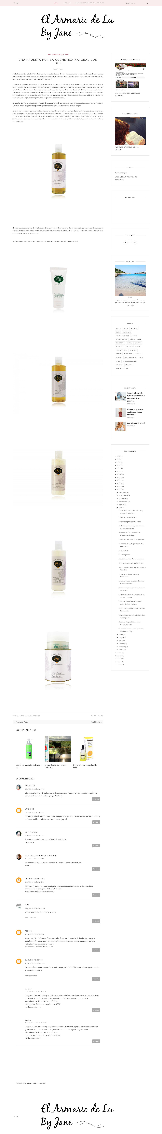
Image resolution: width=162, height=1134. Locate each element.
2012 (118, 659)
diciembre (122, 492)
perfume (118, 354)
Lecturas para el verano (127, 517)
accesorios (120, 346)
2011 (118, 662)
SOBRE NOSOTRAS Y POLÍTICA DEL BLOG (89, 3)
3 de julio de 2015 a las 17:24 (34, 963)
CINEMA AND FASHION (122, 335)
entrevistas (128, 354)
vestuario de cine (121, 339)
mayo (121, 637)
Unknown (30, 809)
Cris (27, 905)
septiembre (123, 502)
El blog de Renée (34, 960)
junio (121, 634)
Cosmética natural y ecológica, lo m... (29, 766)
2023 (118, 465)
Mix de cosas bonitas (129, 361)
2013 (118, 656)
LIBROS (118, 332)
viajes (118, 361)
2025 (119, 459)
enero (121, 650)
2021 (118, 471)
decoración (120, 343)
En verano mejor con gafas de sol (131, 563)
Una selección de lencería (136, 423)
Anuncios (138, 354)
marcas (118, 328)
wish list (119, 357)
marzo (121, 644)
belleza (134, 335)
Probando (36, 716)
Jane (57, 69)
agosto (121, 505)
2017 (118, 483)
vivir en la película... (122, 368)
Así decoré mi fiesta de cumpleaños (131, 540)
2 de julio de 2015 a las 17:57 (34, 812)
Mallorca (129, 364)
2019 (118, 477)
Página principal (121, 173)
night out (119, 364)
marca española (135, 339)
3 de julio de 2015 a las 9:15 (34, 934)
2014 (118, 653)
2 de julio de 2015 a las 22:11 (34, 882)
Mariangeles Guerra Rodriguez (41, 855)
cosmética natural (58, 54)
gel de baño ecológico (70, 111)
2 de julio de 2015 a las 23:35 (35, 908)
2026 (119, 456)
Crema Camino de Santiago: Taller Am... (56, 766)
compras (138, 343)
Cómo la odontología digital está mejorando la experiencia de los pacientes (136, 397)
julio (120, 508)
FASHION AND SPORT (131, 357)
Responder (96, 799)
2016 (118, 486)
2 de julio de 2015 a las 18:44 (34, 836)
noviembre (123, 496)
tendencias (127, 332)
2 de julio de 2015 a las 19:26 (34, 859)
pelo (141, 357)
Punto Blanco (123, 551)
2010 (119, 665)
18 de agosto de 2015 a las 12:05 (35, 992)
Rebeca (28, 931)
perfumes (133, 350)
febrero (122, 647)
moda (126, 328)
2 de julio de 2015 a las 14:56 (34, 789)
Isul (76, 241)
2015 (118, 489)
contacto (67, 3)
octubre (122, 499)
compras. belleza (121, 350)
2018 (118, 480)
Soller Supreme (124, 555)
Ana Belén (30, 786)
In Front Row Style (35, 879)
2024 (119, 462)
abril (120, 641)
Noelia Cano (31, 832)
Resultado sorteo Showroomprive (131, 559)
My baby (129, 343)
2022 (118, 468)
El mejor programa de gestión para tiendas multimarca (135, 412)
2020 (119, 474)
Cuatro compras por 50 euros (130, 522)
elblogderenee (31, 976)
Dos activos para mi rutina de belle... (85, 766)
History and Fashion (133, 346)
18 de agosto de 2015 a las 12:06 (35, 1023)
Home (56, 3)
